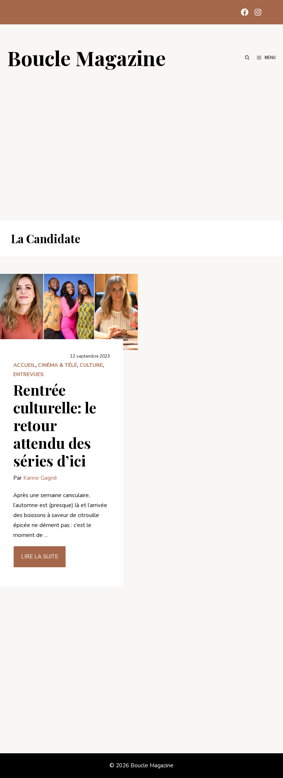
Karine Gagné (40, 478)
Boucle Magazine (86, 58)
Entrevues (28, 374)
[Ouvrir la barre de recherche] (247, 58)
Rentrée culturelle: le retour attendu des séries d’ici (54, 425)
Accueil (24, 365)
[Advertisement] (141, 141)
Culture (91, 365)
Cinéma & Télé (57, 365)
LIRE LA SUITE (39, 556)
